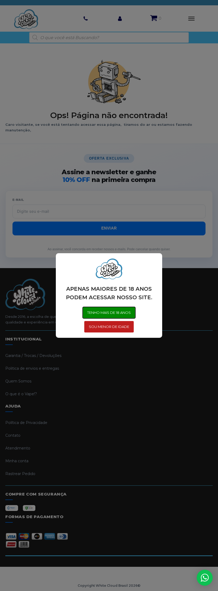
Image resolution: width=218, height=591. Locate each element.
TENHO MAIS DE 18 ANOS (109, 312)
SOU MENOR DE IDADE (109, 326)
